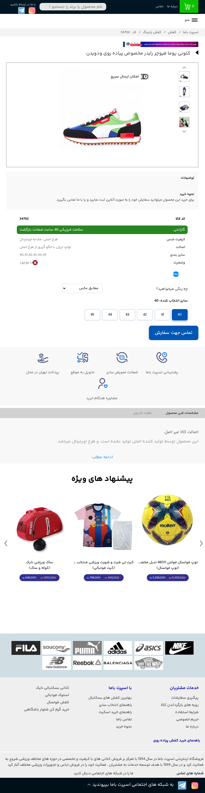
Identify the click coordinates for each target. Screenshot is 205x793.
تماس (159, 6)
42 (145, 315)
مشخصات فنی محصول (181, 413)
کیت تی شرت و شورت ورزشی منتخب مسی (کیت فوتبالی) (103, 565)
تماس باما (124, 719)
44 (110, 315)
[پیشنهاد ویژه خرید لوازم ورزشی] (102, 479)
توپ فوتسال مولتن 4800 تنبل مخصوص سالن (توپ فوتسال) (167, 565)
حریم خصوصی (187, 719)
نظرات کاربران (142, 413)
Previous (184, 133)
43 (127, 315)
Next (184, 69)
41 (162, 315)
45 (92, 315)
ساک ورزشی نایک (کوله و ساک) (39, 565)
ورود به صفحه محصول (167, 587)
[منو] (194, 20)
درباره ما (172, 6)
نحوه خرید (124, 727)
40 (180, 315)
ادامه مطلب (102, 457)
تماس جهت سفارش (173, 332)
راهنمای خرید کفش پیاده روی (176, 741)
